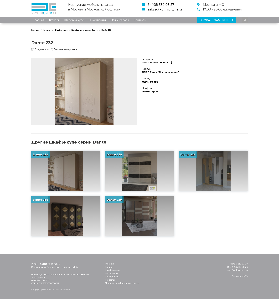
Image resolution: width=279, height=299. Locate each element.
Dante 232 (106, 30)
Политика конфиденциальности (122, 283)
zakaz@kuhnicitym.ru (165, 9)
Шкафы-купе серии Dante (84, 30)
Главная (39, 20)
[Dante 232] (84, 91)
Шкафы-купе (61, 30)
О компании (97, 20)
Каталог (54, 20)
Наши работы (120, 20)
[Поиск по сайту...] (245, 20)
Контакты (140, 20)
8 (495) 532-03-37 (161, 5)
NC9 (245, 276)
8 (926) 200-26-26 (238, 267)
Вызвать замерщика (65, 49)
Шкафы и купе (74, 20)
